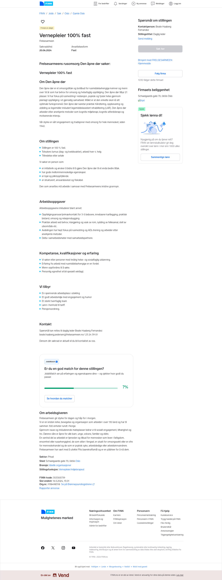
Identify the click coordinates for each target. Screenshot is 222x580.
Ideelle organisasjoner (60, 465)
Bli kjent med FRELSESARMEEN (155, 60)
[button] (42, 21)
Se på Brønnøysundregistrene (76, 484)
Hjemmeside (144, 63)
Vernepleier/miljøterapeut (71, 469)
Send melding (145, 38)
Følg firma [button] (160, 73)
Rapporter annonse (49, 488)
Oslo (78, 461)
